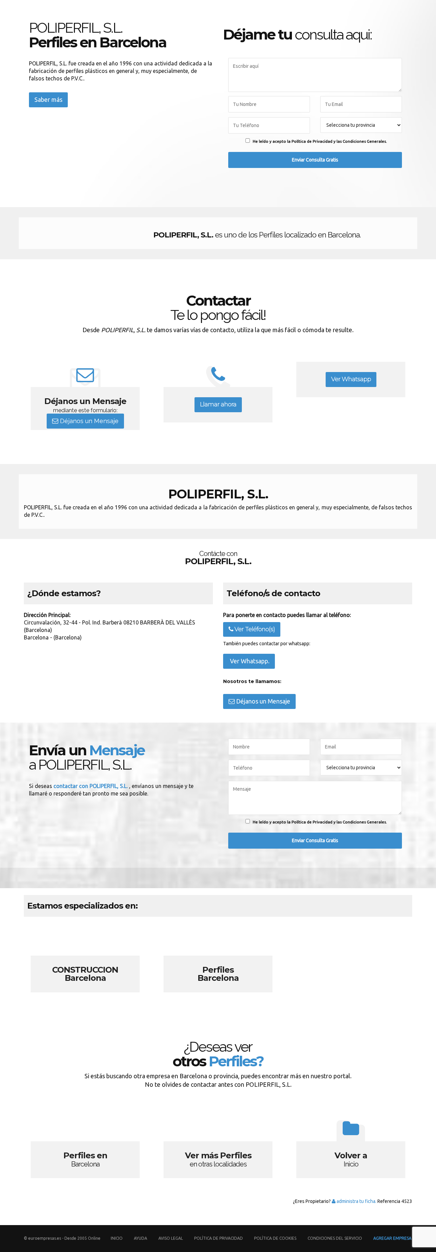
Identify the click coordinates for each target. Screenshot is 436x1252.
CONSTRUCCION (85, 961)
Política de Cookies (275, 1238)
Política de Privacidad (219, 1238)
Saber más (48, 99)
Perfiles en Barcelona (85, 1146)
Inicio (117, 1238)
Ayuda (140, 1238)
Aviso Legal (170, 1238)
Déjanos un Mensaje (88, 420)
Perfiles (218, 961)
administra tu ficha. (356, 1201)
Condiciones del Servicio (335, 1238)
